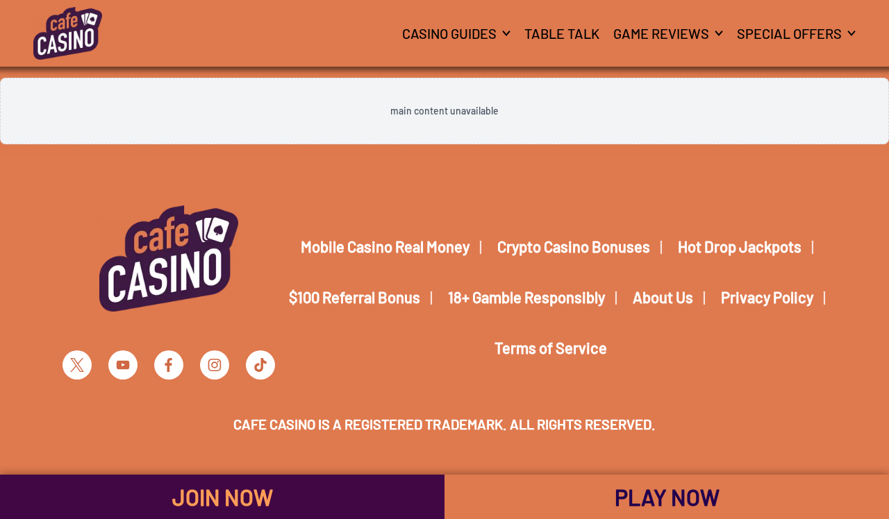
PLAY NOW (667, 497)
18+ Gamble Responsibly (526, 297)
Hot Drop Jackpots (739, 246)
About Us (663, 297)
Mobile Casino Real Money (385, 246)
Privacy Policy (767, 297)
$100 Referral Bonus (354, 297)
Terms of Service (551, 347)
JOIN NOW (222, 497)
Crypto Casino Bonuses (573, 246)
